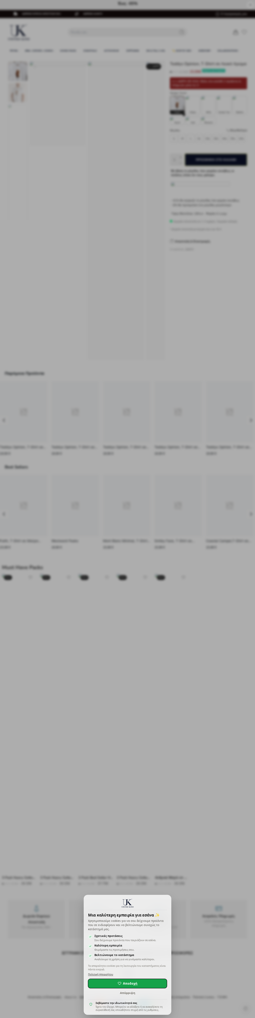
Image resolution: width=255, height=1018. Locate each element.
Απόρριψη (127, 993)
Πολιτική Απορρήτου (100, 974)
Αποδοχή (130, 983)
